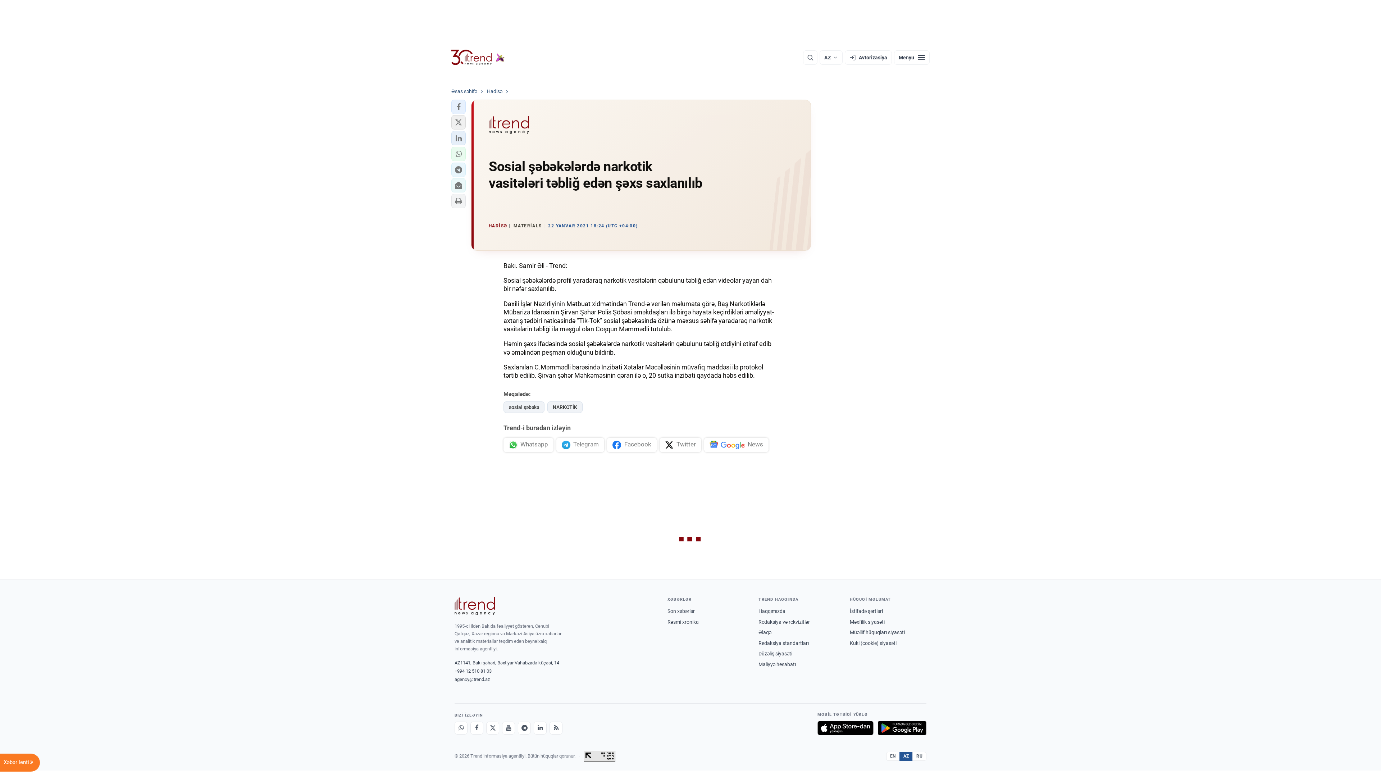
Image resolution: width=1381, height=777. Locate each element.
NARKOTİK (565, 407)
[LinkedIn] (540, 728)
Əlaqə (764, 632)
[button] (458, 107)
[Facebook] (476, 728)
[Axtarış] (810, 57)
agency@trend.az (472, 679)
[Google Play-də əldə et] (902, 728)
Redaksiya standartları (783, 643)
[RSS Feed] (556, 728)
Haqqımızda (771, 611)
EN (893, 756)
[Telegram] (524, 728)
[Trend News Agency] (475, 606)
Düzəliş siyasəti (775, 653)
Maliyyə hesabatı (777, 664)
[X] (492, 728)
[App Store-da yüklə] (845, 728)
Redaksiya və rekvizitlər (784, 622)
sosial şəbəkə (524, 407)
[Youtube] (508, 728)
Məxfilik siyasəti (867, 622)
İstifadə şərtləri (866, 611)
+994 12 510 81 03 (473, 671)
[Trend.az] (478, 57)
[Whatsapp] (461, 728)
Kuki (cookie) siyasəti (873, 643)
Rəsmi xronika (683, 622)
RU (919, 756)
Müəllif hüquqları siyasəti (877, 632)
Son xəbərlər (681, 611)
